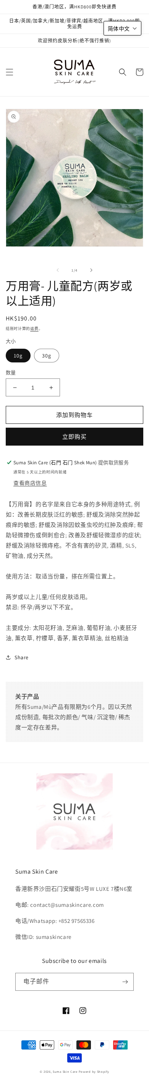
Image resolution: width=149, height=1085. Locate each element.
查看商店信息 (30, 483)
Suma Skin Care (65, 1071)
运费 (34, 328)
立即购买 (74, 436)
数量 (11, 372)
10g (18, 355)
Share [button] (22, 657)
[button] (9, 72)
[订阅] (125, 982)
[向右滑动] (91, 270)
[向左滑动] (57, 270)
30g (46, 355)
